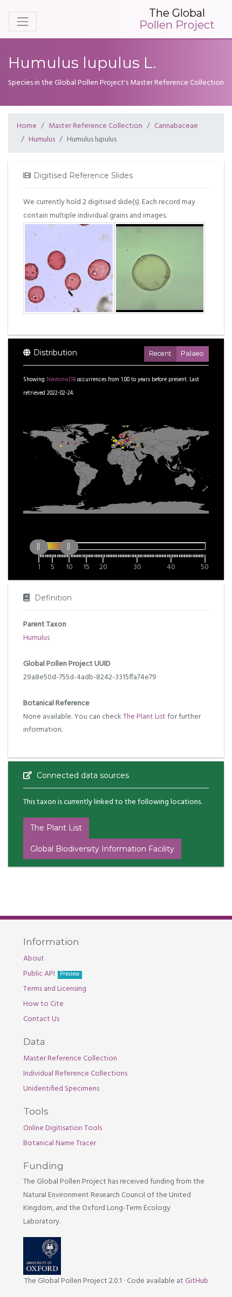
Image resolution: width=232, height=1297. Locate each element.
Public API (51, 974)
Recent (160, 353)
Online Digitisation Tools (62, 1128)
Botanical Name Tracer (59, 1143)
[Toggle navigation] (23, 21)
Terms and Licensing (54, 989)
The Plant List (144, 717)
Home (27, 126)
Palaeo (192, 353)
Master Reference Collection (95, 126)
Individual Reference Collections (75, 1074)
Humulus (42, 139)
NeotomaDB (61, 379)
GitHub (196, 1281)
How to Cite (43, 1004)
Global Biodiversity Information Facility (102, 849)
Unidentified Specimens (61, 1089)
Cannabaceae (176, 126)
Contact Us (41, 1019)
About (33, 959)
